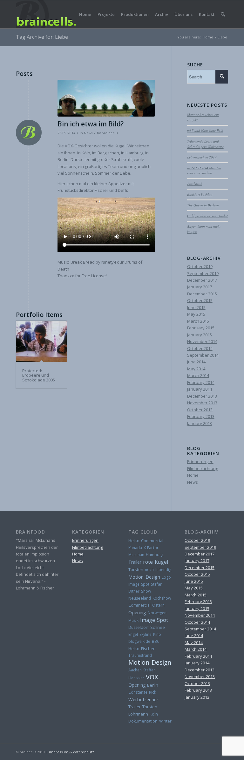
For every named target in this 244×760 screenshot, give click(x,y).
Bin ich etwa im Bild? (91, 123)
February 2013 (200, 416)
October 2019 (200, 266)
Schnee (157, 627)
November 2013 (202, 403)
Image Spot (138, 584)
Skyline (145, 634)
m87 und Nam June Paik (205, 130)
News (88, 133)
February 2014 (200, 382)
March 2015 (198, 321)
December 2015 (202, 294)
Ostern (158, 605)
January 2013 (199, 423)
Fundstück (194, 183)
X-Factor (151, 547)
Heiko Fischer (141, 648)
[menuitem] (223, 14)
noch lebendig (158, 569)
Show (146, 591)
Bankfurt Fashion (200, 194)
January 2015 (199, 335)
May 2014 (196, 369)
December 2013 (202, 396)
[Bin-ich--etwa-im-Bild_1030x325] (106, 98)
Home (85, 14)
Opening (137, 612)
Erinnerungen (200, 461)
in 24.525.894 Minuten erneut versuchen (204, 170)
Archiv (161, 14)
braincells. (110, 133)
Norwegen (157, 612)
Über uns (183, 14)
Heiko (133, 540)
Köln (154, 714)
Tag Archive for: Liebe (42, 36)
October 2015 (200, 300)
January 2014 (199, 389)
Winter (165, 721)
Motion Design (144, 577)
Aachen (135, 670)
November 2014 (202, 341)
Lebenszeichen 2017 (202, 157)
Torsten (135, 569)
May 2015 (196, 314)
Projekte (106, 14)
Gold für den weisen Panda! (207, 215)
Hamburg (154, 554)
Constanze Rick (142, 692)
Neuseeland (139, 598)
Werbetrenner (143, 699)
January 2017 (199, 287)
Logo (166, 577)
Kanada (135, 547)
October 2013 (200, 410)
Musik (133, 620)
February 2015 (200, 328)
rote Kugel (155, 561)
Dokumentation (143, 721)
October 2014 (200, 348)
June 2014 (196, 362)
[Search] (223, 14)
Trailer (134, 562)
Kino (157, 634)
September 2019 (203, 273)
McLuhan (136, 554)
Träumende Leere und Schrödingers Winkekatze (205, 144)
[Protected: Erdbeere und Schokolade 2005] (41, 341)
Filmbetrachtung (202, 468)
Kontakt (206, 14)
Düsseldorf (138, 627)
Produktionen (135, 14)
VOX (152, 677)
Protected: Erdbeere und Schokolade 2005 (38, 375)
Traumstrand (140, 655)
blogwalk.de (139, 641)
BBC (155, 641)
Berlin (152, 685)
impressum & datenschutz (71, 752)
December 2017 (202, 280)
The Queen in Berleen (203, 205)
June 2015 (196, 307)
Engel (133, 634)
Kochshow (161, 598)
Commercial (152, 540)
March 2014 (198, 375)
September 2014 (203, 355)
